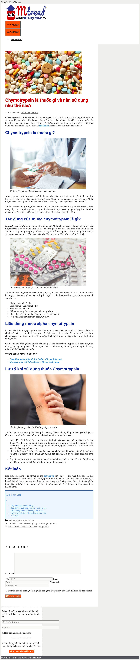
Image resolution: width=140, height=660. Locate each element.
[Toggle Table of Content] (7, 500)
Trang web (54, 582)
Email (56, 579)
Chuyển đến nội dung (11, 2)
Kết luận (14, 515)
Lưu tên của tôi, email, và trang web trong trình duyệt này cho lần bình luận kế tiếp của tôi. (50, 590)
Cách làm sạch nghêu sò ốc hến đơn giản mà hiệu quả (36, 359)
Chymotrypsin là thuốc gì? (23, 505)
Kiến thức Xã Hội (26, 520)
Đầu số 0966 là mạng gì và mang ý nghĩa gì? (28, 526)
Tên (7, 579)
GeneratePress (34, 657)
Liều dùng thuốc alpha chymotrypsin (27, 510)
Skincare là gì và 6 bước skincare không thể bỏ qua (34, 362)
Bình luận (9, 573)
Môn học (16, 39)
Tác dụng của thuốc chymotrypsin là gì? (28, 508)
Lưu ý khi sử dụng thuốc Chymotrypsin (28, 513)
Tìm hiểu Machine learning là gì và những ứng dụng (32, 523)
